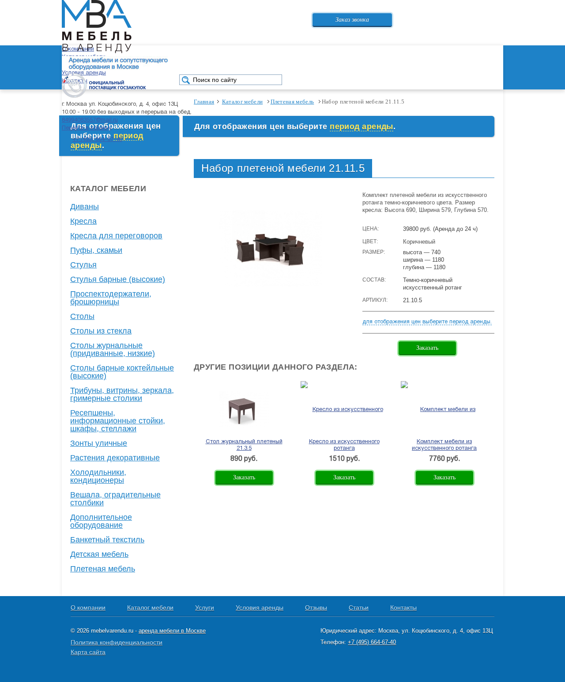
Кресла (83, 221)
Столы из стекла (101, 330)
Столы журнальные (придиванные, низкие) (112, 349)
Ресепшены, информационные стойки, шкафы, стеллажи (117, 420)
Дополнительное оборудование (101, 521)
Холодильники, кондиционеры (98, 476)
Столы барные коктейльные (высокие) (122, 371)
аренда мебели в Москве (172, 630)
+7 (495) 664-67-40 (97, 139)
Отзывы (316, 607)
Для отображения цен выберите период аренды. (427, 322)
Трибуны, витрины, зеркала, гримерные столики (122, 394)
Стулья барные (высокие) (117, 279)
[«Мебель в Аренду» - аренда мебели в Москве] (97, 52)
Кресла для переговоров (116, 235)
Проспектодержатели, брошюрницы (110, 297)
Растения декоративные (115, 457)
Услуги (204, 607)
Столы (82, 316)
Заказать (427, 348)
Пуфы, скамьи (96, 250)
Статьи (359, 607)
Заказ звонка (352, 19)
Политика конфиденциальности (116, 642)
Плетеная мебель (102, 568)
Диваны (84, 206)
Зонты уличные (98, 443)
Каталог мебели (150, 607)
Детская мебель (99, 554)
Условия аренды (259, 607)
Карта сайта (88, 652)
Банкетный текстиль (107, 539)
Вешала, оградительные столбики (115, 498)
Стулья (83, 264)
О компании (88, 607)
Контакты (403, 607)
